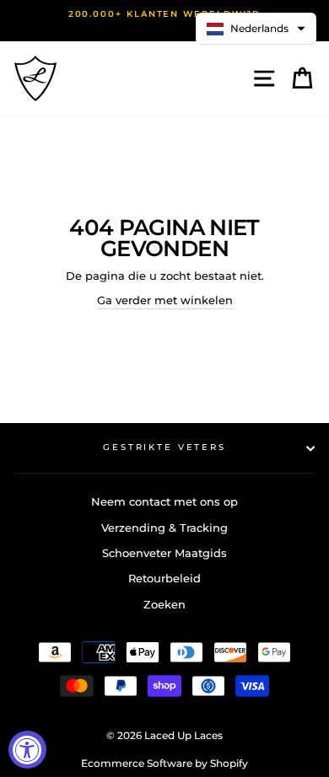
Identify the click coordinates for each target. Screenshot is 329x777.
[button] (256, 28)
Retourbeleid (164, 578)
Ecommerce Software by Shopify (164, 763)
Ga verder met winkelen (165, 300)
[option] (164, 14)
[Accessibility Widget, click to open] (27, 750)
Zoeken (164, 604)
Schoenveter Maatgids (164, 553)
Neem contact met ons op (164, 502)
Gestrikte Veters (164, 447)
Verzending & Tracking (164, 528)
